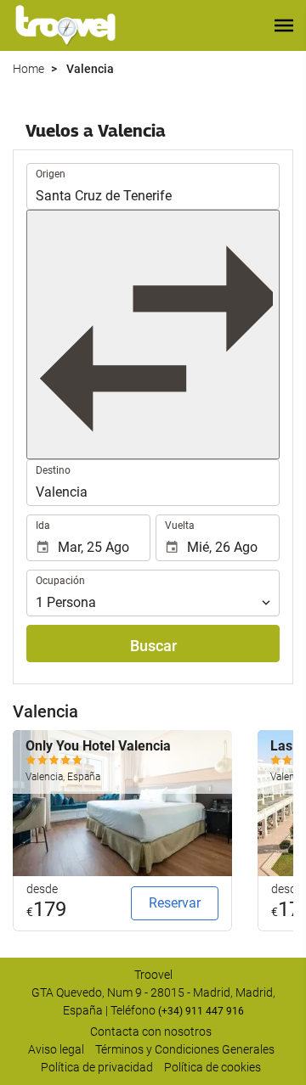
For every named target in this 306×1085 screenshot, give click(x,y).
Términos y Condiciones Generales (185, 1049)
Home (28, 69)
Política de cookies (212, 1067)
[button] (284, 25)
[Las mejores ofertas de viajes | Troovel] (65, 25)
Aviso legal (56, 1049)
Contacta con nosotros (151, 1031)
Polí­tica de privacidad (97, 1067)
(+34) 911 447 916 (201, 1011)
